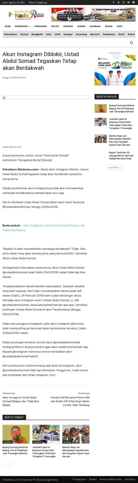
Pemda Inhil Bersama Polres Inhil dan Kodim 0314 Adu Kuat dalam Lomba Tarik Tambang (70, 401)
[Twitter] (123, 3)
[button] (131, 42)
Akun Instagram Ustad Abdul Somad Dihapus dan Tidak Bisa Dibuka (21, 401)
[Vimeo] (128, 3)
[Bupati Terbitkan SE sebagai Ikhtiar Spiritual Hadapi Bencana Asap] (101, 155)
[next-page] (10, 465)
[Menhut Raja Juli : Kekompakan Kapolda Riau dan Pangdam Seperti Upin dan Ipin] (75, 434)
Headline (8, 442)
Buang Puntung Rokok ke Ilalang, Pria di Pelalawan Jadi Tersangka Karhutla (15, 450)
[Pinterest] (46, 86)
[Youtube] (133, 3)
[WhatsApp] (54, 86)
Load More (113, 167)
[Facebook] (113, 3)
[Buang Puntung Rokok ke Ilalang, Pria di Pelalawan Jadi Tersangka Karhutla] (16, 434)
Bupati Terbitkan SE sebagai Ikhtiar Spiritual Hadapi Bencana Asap (121, 155)
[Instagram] (118, 3)
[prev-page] (5, 465)
